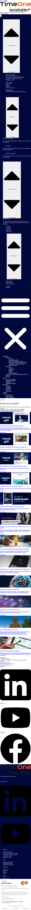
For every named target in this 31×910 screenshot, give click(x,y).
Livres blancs (9, 391)
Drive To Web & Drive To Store (16, 361)
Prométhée (8, 382)
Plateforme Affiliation (11, 380)
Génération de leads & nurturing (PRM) (18, 362)
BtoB (7, 409)
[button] (15, 323)
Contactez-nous (9, 395)
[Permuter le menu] (0, 15)
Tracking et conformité (15, 411)
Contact (4, 393)
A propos (5, 392)
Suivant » (8, 658)
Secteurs (8, 376)
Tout (22, 411)
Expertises (5, 356)
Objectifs (8, 357)
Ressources (5, 384)
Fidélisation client (13, 365)
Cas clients (8, 387)
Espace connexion (13, 373)
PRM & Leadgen (20, 409)
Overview (11, 358)
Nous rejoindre (9, 396)
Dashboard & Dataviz (11, 383)
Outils (4, 378)
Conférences (8, 388)
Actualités (8, 385)
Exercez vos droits (10, 397)
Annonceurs (11, 369)
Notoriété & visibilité (13, 360)
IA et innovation (12, 409)
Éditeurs (10, 370)
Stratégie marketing (5, 411)
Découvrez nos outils (10, 379)
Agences (11, 371)
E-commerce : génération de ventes (17, 364)
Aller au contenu (4, 0)
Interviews (8, 389)
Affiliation (8, 366)
